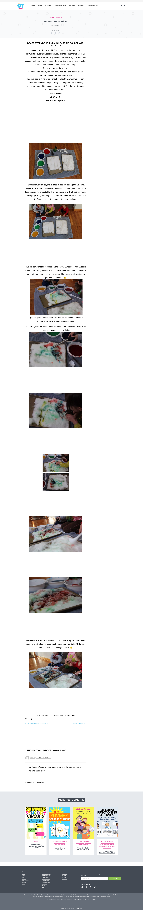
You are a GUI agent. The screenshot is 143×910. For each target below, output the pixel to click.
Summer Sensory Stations (59, 848)
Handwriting (44, 884)
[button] (52, 33)
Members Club (93, 5)
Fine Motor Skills (45, 880)
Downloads (64, 879)
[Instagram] (86, 887)
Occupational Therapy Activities (107, 846)
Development (86, 841)
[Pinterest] (90, 887)
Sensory (36, 841)
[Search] (115, 6)
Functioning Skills (46, 882)
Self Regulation (107, 848)
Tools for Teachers (46, 875)
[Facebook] (82, 887)
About (33, 5)
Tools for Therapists (46, 874)
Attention (80, 841)
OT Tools (48, 5)
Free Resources (60, 5)
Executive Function (46, 879)
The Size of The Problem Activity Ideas (107, 852)
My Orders (64, 875)
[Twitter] (94, 887)
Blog (40, 5)
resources (85, 844)
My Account (64, 874)
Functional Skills (80, 843)
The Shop (72, 5)
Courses (80, 5)
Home (23, 874)
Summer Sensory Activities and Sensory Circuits (36, 846)
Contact (23, 884)
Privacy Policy (78, 908)
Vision (43, 887)
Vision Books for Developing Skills (83, 848)
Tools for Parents (45, 877)
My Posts (64, 877)
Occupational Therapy (55, 17)
